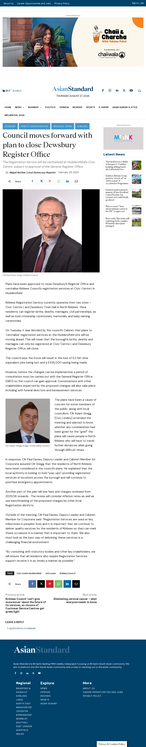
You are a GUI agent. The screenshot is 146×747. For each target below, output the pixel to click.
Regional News (63, 126)
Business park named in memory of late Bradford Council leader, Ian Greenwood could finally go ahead (117, 195)
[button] (139, 90)
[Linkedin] (117, 90)
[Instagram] (110, 90)
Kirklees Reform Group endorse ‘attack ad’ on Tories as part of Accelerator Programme (117, 179)
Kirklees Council (67, 573)
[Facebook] (102, 90)
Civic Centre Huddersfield (29, 573)
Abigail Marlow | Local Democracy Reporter (32, 172)
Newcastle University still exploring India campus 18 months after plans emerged (117, 222)
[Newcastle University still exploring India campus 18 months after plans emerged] (136, 222)
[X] (124, 90)
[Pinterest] (50, 181)
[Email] (76, 181)
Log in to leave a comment (21, 628)
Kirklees (82, 126)
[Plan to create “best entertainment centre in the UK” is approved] (136, 210)
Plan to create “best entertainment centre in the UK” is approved (116, 209)
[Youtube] (131, 90)
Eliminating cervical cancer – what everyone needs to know (75, 600)
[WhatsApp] (58, 181)
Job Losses (50, 573)
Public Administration (34, 126)
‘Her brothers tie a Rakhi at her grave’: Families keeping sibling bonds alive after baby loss (117, 165)
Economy (10, 126)
